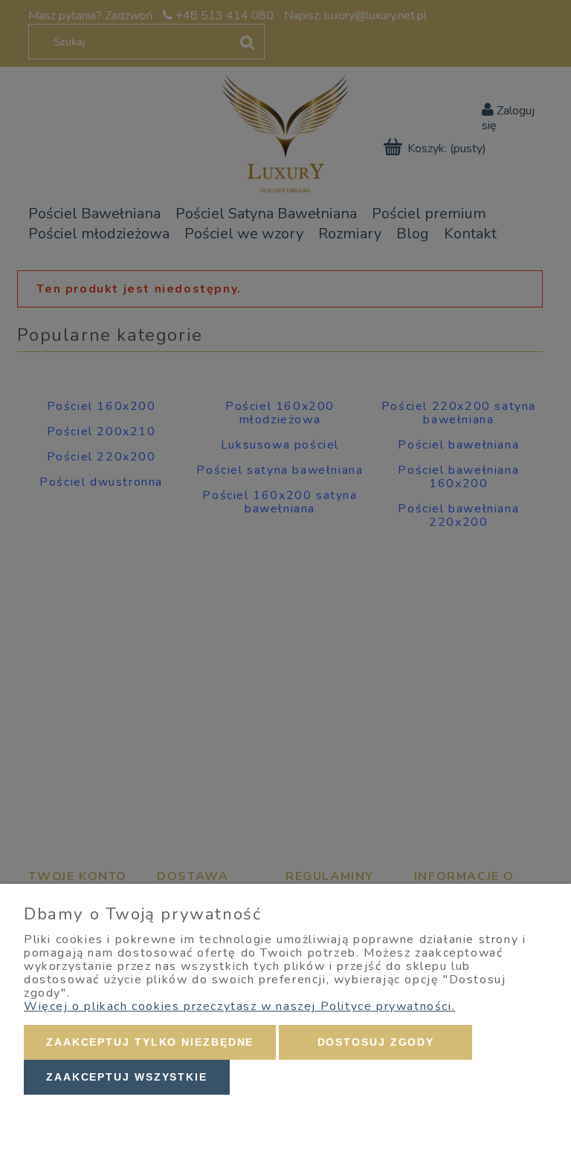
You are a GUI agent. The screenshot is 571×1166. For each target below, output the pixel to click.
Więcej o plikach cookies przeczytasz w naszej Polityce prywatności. (239, 1006)
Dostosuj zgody (376, 1042)
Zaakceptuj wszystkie (126, 1077)
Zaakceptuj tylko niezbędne (150, 1042)
